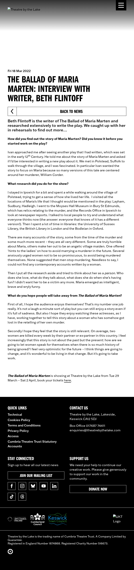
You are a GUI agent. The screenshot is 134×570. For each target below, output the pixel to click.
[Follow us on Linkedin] (54, 486)
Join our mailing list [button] (36, 475)
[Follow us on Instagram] (22, 486)
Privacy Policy (18, 431)
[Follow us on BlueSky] (33, 486)
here (67, 380)
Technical (15, 414)
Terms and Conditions (24, 425)
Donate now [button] (98, 489)
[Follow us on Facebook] (12, 486)
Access (13, 436)
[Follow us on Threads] (22, 497)
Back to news (71, 111)
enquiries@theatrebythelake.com (95, 430)
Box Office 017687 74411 (87, 426)
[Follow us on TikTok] (12, 497)
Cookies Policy (19, 420)
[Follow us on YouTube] (43, 486)
